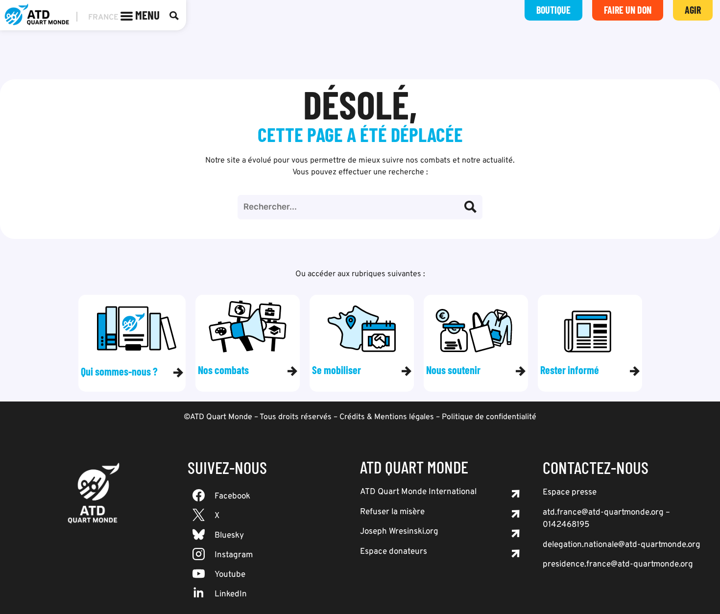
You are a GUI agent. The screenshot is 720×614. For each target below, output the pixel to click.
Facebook (232, 496)
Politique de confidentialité (489, 417)
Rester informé (569, 369)
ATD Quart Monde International (418, 492)
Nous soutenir (453, 369)
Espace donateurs (393, 551)
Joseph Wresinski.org (399, 531)
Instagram (234, 555)
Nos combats (223, 369)
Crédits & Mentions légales (386, 417)
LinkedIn (231, 594)
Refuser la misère (392, 512)
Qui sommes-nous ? (119, 371)
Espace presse (570, 492)
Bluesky (229, 535)
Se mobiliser (336, 369)
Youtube (230, 574)
